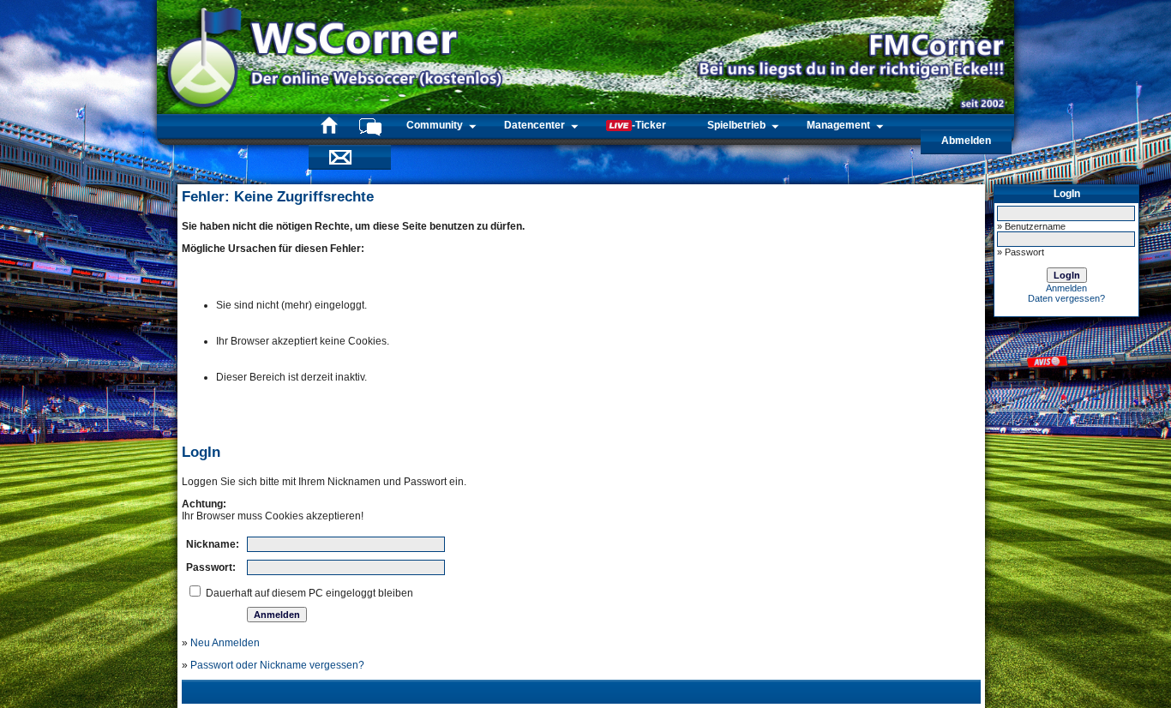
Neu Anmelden (225, 643)
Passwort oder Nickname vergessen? (277, 665)
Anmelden (1066, 288)
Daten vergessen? (1066, 298)
